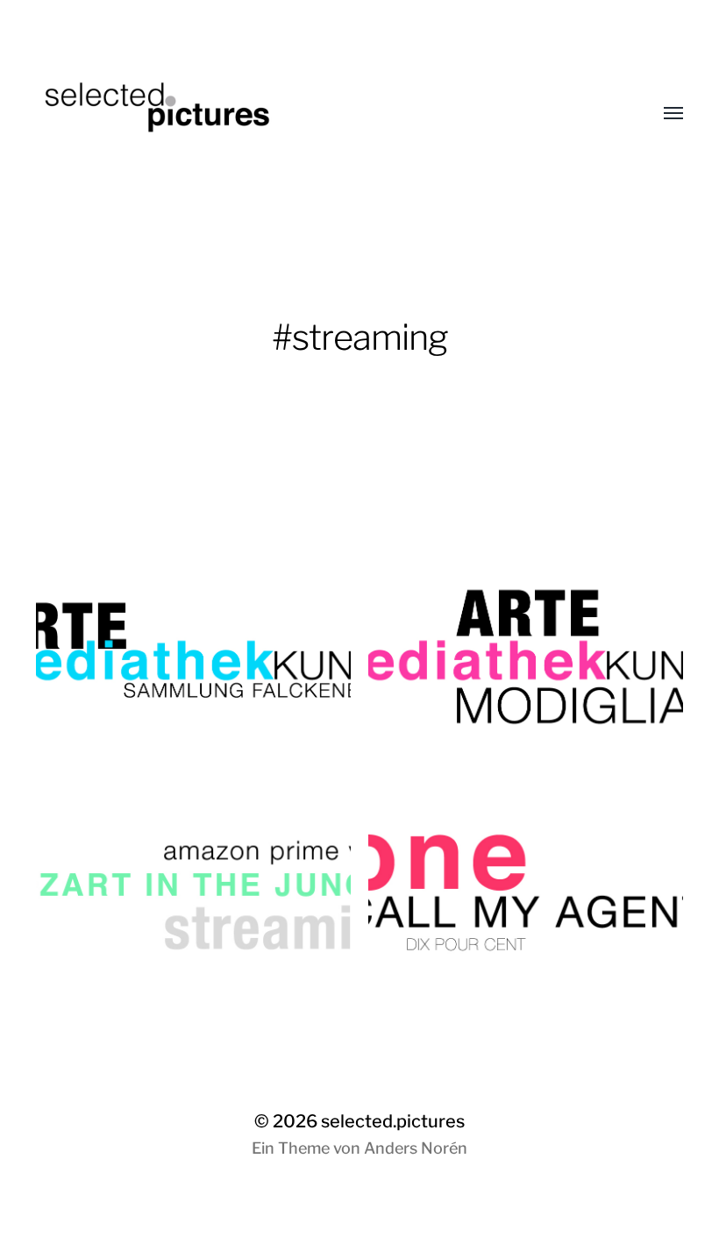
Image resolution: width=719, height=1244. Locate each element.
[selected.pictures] (324, 114)
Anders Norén (415, 1148)
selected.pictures (393, 1121)
